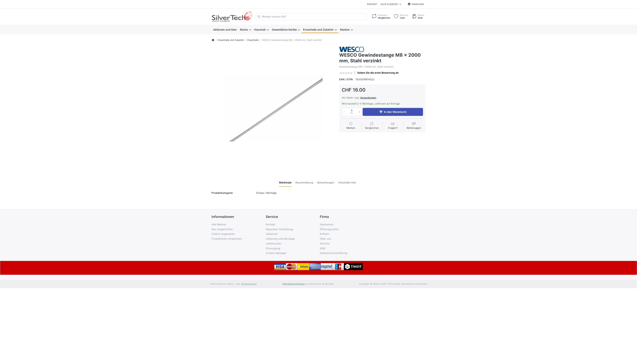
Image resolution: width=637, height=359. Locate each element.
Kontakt (372, 4)
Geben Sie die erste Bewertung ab (377, 72)
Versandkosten (368, 97)
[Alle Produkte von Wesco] (351, 49)
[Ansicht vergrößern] (273, 108)
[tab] (285, 182)
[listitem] (273, 108)
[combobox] (311, 16)
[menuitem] (225, 29)
